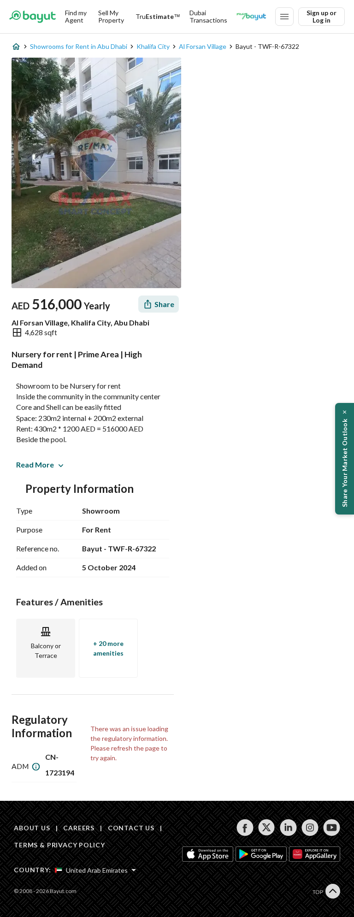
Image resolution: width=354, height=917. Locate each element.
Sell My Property (111, 16)
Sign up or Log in (321, 16)
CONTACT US (131, 828)
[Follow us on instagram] (310, 827)
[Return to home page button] (32, 16)
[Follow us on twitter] (266, 827)
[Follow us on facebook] (245, 827)
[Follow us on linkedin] (288, 827)
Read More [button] (35, 464)
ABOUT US (32, 828)
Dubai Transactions (208, 16)
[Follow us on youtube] (331, 827)
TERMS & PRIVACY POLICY (59, 845)
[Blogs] (251, 16)
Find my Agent (76, 16)
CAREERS (78, 828)
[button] (344, 459)
